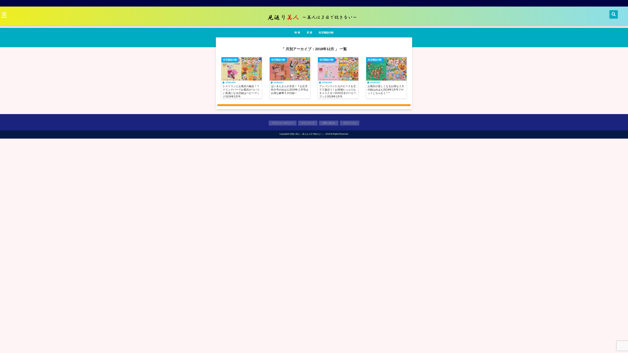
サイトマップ (307, 123)
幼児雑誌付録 (326, 32)
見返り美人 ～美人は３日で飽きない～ (307, 134)
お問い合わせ (328, 123)
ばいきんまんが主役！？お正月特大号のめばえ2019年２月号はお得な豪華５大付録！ (289, 89)
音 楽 (309, 32)
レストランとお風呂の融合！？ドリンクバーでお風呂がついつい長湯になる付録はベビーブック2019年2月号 (241, 91)
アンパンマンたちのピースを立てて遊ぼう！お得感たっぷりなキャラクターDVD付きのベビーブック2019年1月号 (337, 91)
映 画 (297, 32)
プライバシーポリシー (282, 123)
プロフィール (349, 123)
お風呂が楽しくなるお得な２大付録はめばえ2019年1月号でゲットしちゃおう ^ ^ (385, 89)
